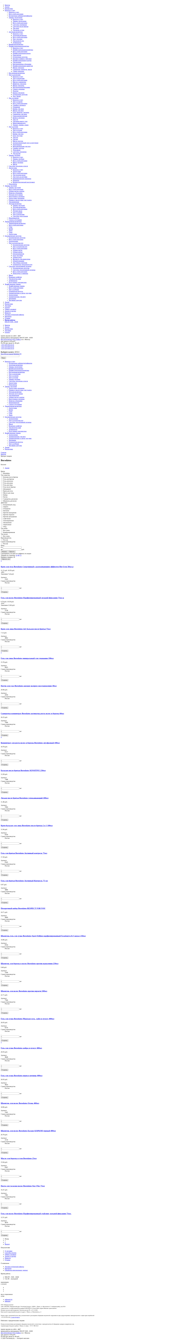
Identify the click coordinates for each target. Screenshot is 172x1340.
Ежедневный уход (9, 505)
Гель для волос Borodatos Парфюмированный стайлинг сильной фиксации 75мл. (36, 1214)
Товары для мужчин (15, 17)
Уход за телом (13, 127)
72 (20, 555)
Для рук (15, 137)
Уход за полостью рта (16, 243)
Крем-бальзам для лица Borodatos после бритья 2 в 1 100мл (27, 826)
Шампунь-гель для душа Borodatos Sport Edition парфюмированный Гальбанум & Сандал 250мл (43, 936)
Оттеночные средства (20, 57)
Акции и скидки (10, 311)
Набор (5, 495)
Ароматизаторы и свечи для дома (20, 293)
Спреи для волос (18, 71)
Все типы (6, 530)
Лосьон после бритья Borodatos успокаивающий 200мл (24, 798)
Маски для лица (18, 110)
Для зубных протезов (20, 263)
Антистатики (13, 295)
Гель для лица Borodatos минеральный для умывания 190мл (27, 658)
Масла (15, 164)
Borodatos (6, 473)
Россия (5, 540)
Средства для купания (20, 216)
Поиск (3, 358)
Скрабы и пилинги (19, 105)
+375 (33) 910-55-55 (7, 346)
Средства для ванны (19, 152)
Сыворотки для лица (20, 114)
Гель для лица (8, 485)
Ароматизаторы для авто (17, 297)
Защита (5, 507)
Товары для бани (14, 155)
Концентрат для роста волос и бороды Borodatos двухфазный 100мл (30, 743)
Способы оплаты (10, 1253)
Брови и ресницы (19, 118)
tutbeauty (8, 1301)
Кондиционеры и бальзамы (22, 64)
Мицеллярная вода (19, 123)
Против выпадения (9, 513)
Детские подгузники (16, 195)
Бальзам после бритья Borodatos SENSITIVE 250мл (23, 770)
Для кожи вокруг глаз (20, 121)
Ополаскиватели (18, 254)
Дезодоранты (17, 144)
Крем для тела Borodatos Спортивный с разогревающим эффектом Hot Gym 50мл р (37, 567)
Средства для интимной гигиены (20, 266)
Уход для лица (17, 39)
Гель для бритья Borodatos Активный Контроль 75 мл (24, 881)
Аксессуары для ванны (16, 198)
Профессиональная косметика (19, 46)
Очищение (16, 107)
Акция (7, 302)
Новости (8, 313)
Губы (10, 227)
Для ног (15, 139)
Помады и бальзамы (15, 193)
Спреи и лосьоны (19, 89)
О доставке (8, 1251)
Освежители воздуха (16, 291)
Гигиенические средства (13, 236)
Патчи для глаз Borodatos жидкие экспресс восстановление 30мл (29, 686)
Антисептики (13, 241)
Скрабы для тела (18, 148)
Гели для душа (17, 136)
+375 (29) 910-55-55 (7, 345)
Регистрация (9, 354)
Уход (4, 526)
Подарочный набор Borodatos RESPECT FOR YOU (23, 908)
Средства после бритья (20, 26)
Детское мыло (17, 211)
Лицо (10, 230)
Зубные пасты (17, 250)
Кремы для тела (18, 134)
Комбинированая (9, 532)
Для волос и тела (18, 30)
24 (16, 555)
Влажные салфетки (15, 277)
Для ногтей (16, 153)
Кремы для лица (18, 109)
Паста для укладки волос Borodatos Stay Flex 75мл (23, 1186)
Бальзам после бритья (10, 477)
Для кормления (14, 202)
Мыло (11, 275)
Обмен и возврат (10, 309)
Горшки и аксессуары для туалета (20, 200)
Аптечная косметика (16, 32)
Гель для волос (8, 481)
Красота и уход (10, 10)
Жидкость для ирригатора (21, 259)
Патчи (5, 497)
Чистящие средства (15, 300)
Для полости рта (18, 41)
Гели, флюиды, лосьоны (21, 112)
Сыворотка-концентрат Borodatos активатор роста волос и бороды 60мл (32, 713)
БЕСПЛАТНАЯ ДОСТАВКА (11, 339)
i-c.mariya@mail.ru (15, 1317)
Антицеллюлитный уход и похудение (25, 143)
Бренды (7, 5)
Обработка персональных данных (16, 1270)
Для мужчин (17, 62)
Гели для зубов (18, 255)
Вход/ (3, 354)
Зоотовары (12, 298)
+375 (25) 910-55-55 (7, 348)
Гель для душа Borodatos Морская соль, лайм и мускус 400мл (27, 1019)
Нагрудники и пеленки (16, 196)
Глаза (10, 232)
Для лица (16, 28)
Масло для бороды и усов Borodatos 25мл (19, 1158)
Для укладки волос (19, 175)
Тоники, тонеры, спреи (20, 125)
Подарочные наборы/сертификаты (20, 16)
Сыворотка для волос (10, 499)
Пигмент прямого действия (22, 59)
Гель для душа (8, 483)
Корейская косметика (16, 44)
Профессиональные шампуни (23, 66)
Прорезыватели (14, 218)
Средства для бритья (20, 25)
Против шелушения (10, 516)
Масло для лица (8, 493)
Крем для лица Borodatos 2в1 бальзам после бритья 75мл (26, 629)
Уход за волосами (15, 75)
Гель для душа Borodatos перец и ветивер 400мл (21, 1076)
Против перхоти (8, 514)
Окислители (17, 55)
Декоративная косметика (13, 221)
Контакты (8, 316)
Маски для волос (18, 68)
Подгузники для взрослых (18, 282)
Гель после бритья (9, 487)
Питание (6, 511)
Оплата (7, 307)
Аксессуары (13, 168)
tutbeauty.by (8, 1299)
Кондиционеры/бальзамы (21, 87)
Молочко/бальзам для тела (21, 146)
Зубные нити (17, 257)
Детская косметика (15, 204)
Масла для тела (18, 141)
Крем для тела (8, 491)
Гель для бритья (8, 479)
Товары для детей (11, 186)
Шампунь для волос (19, 84)
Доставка (8, 306)
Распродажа (9, 8)
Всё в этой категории (16, 14)
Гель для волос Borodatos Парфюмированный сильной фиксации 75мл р (32, 598)
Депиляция (16, 150)
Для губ (15, 119)
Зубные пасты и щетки (16, 191)
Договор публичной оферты (14, 314)
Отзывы (7, 318)
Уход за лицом (13, 98)
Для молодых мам (15, 279)
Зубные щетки (17, 252)
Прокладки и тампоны (20, 273)
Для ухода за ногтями (20, 177)
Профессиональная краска (22, 53)
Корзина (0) (17, 354)
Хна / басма (17, 96)
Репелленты (13, 184)
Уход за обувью (14, 289)
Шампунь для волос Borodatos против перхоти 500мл (24, 991)
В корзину (5, 592)
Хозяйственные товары (13, 284)
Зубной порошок (18, 261)
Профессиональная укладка (22, 60)
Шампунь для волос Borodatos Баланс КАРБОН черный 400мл (28, 1131)
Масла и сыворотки (19, 82)
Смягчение (7, 518)
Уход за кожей (17, 212)
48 (18, 555)
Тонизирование (8, 520)
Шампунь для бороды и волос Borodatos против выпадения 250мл (29, 963)
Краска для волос (18, 93)
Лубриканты (17, 42)
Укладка (15, 91)
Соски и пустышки (15, 220)
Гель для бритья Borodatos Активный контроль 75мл (24, 853)
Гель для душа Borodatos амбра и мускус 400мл (21, 1048)
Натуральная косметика (17, 73)
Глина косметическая (20, 116)
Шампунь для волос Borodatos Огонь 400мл (20, 1103)
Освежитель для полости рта (22, 264)
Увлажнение (7, 522)
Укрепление (7, 524)
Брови (11, 229)
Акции (7, 7)
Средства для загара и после (18, 166)
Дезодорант (7, 489)
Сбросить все (6, 559)
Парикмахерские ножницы (22, 178)
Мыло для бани (18, 162)
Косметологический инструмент (24, 182)
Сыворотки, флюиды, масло (22, 69)
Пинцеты (16, 180)
